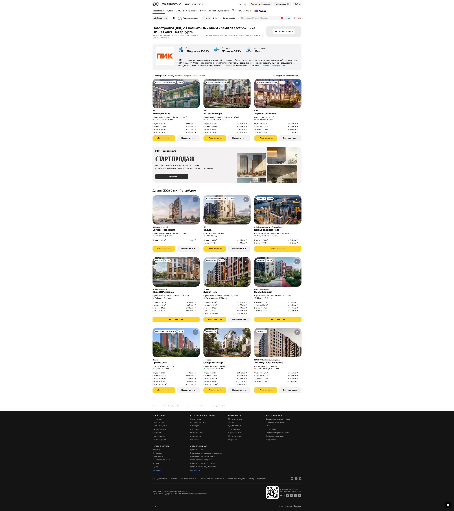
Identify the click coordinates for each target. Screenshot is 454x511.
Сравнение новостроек (275, 422)
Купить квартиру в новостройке (202, 463)
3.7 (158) (274, 366)
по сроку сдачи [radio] (190, 76)
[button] (245, 4)
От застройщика (196, 433)
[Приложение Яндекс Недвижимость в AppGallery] (295, 495)
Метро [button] (287, 18)
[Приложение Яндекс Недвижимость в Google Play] (291, 495)
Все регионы (271, 429)
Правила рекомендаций (236, 479)
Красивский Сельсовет (161, 460)
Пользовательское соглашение (212, 479)
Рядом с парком (159, 436)
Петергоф (156, 450)
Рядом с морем (158, 422)
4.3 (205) (183, 117)
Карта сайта (261, 479)
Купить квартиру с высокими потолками (206, 453)
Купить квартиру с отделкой (201, 460)
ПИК (154, 111)
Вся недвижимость (160, 479)
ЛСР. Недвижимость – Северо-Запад (268, 227)
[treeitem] (159, 11)
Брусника (207, 360)
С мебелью (194, 429)
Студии (231, 422)
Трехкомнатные (234, 429)
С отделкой (157, 433)
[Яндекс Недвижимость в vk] (292, 478)
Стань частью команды (188, 479)
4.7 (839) (170, 366)
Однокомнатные (234, 426)
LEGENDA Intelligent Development (267, 360)
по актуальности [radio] (175, 76)
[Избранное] (240, 4)
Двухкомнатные (234, 433)
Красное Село (158, 456)
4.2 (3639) (185, 296)
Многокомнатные (235, 419)
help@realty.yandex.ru (199, 494)
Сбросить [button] (297, 18)
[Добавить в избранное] (195, 83)
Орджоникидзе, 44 (160, 227)
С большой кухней (160, 426)
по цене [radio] (202, 76)
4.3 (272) (270, 117)
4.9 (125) (221, 233)
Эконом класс (195, 419)
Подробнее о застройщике (273, 66)
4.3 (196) (234, 296)
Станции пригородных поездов (278, 419)
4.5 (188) (235, 117)
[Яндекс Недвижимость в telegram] (300, 478)
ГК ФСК (206, 289)
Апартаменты (195, 436)
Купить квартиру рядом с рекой (202, 456)
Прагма (156, 360)
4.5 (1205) (285, 233)
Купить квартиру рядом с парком (203, 467)
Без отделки (157, 419)
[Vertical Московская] (176, 209)
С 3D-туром (194, 426)
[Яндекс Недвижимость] (167, 4)
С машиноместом (159, 429)
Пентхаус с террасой (198, 422)
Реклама (173, 479)
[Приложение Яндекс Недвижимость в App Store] (287, 495)
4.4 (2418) (287, 296)
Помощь (251, 479)
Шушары (156, 467)
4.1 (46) (222, 366)
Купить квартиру (196, 450)
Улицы (268, 426)
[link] (297, 4)
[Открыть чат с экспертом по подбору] (448, 505)
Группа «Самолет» (160, 289)
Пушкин (156, 463)
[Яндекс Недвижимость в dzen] (296, 478)
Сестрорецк (157, 453)
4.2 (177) (183, 233)
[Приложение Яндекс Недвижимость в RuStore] (299, 495)
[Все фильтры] (173, 18)
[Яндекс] (297, 506)
